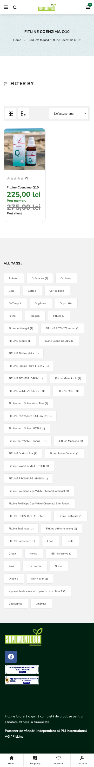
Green (12, 553)
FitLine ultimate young (61, 528)
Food (50, 541)
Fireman (35, 316)
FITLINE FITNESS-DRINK (26, 378)
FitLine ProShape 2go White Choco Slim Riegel (39, 491)
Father (12, 316)
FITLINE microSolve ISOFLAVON (30, 416)
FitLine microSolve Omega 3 (28, 441)
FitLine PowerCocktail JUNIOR (29, 466)
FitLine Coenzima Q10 (23, 187)
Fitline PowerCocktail (64, 453)
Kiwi (11, 566)
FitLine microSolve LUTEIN (27, 428)
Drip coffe (66, 303)
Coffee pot (15, 303)
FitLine (59, 316)
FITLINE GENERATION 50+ (27, 391)
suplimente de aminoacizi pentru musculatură (37, 591)
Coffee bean (56, 291)
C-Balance (40, 278)
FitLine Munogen (71, 441)
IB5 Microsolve (61, 553)
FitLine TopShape (21, 528)
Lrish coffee (34, 566)
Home (17, 40)
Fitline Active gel (21, 328)
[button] (11, 214)
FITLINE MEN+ (68, 391)
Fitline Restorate (70, 516)
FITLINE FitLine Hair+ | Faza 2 (29, 366)
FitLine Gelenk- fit (68, 378)
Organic (13, 578)
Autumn (13, 278)
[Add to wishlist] (40, 133)
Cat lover (65, 278)
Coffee (32, 291)
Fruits (70, 541)
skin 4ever (39, 578)
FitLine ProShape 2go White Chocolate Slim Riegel (39, 503)
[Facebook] (11, 657)
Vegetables (15, 604)
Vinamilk (40, 604)
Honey (33, 553)
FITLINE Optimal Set (23, 453)
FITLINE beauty (20, 341)
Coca (11, 291)
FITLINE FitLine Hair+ (24, 353)
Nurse (58, 566)
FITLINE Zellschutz (22, 541)
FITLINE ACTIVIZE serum (62, 328)
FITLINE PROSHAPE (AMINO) (28, 478)
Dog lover (40, 303)
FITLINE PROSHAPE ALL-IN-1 (27, 516)
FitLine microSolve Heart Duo (28, 403)
